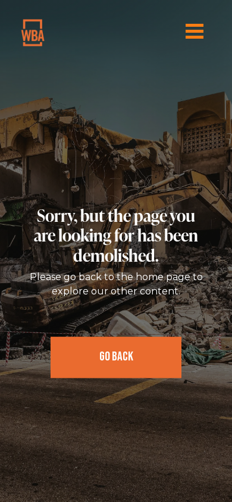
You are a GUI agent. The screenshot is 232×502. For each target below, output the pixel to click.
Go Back (116, 357)
